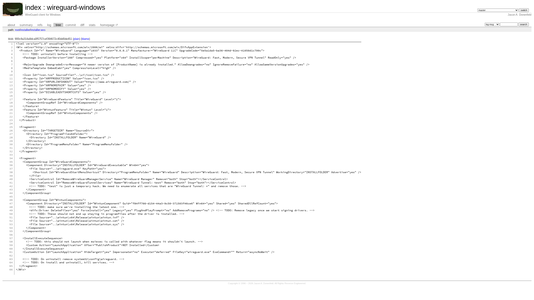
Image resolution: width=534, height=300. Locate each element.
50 (11, 214)
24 (11, 123)
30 (11, 144)
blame (85, 38)
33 (11, 154)
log (49, 25)
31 (11, 148)
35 (11, 162)
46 (11, 200)
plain (76, 38)
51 (11, 217)
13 (11, 85)
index (33, 7)
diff (82, 25)
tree (58, 25)
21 (11, 113)
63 (11, 259)
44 (11, 193)
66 (11, 269)
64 (11, 262)
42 (11, 186)
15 (11, 92)
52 (11, 220)
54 (11, 228)
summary (26, 25)
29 (11, 141)
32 (11, 151)
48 (11, 207)
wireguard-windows (76, 7)
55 (11, 231)
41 (11, 182)
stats (92, 25)
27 (11, 134)
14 (11, 89)
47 (11, 203)
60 (11, 248)
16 (11, 96)
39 (11, 176)
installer (25, 29)
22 (11, 116)
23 (11, 120)
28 (11, 137)
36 (11, 165)
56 (11, 234)
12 (11, 82)
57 (11, 238)
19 (11, 106)
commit (70, 25)
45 (11, 196)
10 (11, 75)
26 (11, 130)
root (17, 29)
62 (11, 255)
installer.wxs (38, 29)
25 (11, 127)
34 (11, 158)
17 (11, 99)
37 (11, 168)
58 (11, 241)
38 (11, 172)
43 (11, 189)
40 (11, 179)
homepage (107, 25)
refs (40, 25)
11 (11, 78)
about (11, 25)
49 (11, 210)
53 (11, 224)
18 (11, 102)
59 (11, 245)
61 (11, 252)
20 (11, 109)
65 (11, 266)
